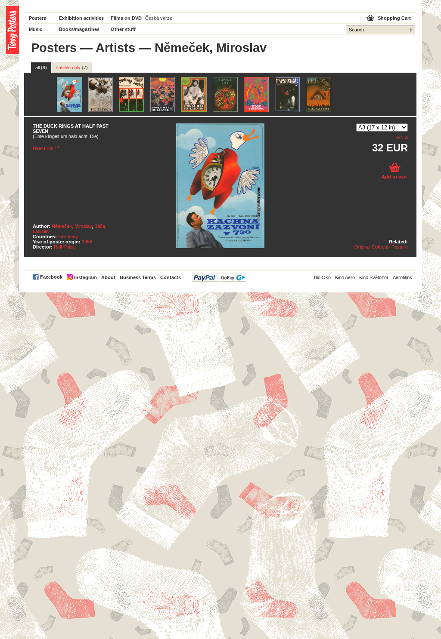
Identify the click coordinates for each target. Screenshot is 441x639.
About (108, 277)
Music (35, 29)
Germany (68, 236)
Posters (37, 18)
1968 (87, 241)
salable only (72, 67)
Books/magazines (79, 29)
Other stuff (123, 29)
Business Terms (138, 277)
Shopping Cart (394, 18)
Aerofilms (402, 277)
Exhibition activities (81, 18)
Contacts (170, 277)
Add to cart (394, 176)
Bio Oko (322, 277)
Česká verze (158, 18)
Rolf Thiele (65, 246)
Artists (115, 48)
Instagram (85, 277)
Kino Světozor (373, 277)
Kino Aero (345, 277)
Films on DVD (126, 18)
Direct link (43, 148)
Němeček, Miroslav (72, 226)
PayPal (219, 277)
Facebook (51, 277)
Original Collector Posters (381, 246)
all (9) (41, 67)
